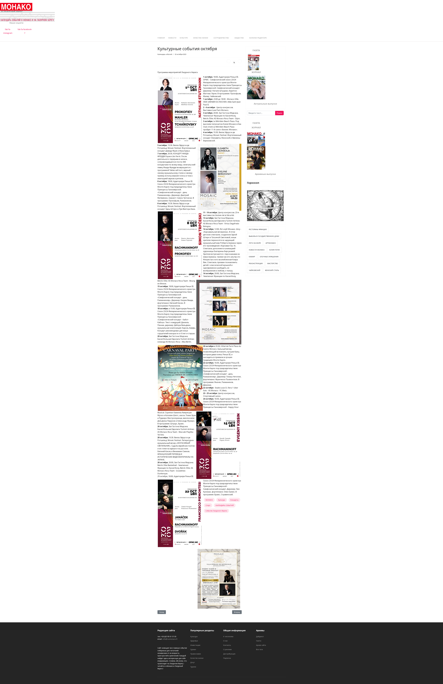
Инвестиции (195, 645)
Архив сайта (261, 645)
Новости (172, 38)
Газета (258, 641)
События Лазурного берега (216, 511)
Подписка (227, 658)
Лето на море (255, 243)
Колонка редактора (258, 38)
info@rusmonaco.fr (170, 639)
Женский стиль (272, 270)
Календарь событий (164, 54)
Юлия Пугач (274, 250)
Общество (239, 38)
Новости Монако (257, 250)
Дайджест (260, 636)
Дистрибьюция (229, 654)
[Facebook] (229, 61)
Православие (195, 654)
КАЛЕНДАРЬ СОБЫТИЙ (225, 505)
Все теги (259, 649)
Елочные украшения (269, 257)
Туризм (193, 667)
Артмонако (271, 243)
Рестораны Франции (258, 229)
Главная (161, 38)
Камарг (252, 257)
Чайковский (254, 270)
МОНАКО (209, 500)
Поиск (279, 113)
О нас (225, 641)
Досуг (192, 662)
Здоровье (194, 641)
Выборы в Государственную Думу (264, 236)
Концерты (234, 500)
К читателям (228, 636)
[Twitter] (234, 62)
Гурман (193, 649)
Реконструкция (256, 263)
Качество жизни (200, 38)
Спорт (208, 505)
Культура (184, 38)
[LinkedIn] (240, 61)
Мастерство (272, 263)
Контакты (227, 645)
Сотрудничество (221, 38)
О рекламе (227, 649)
